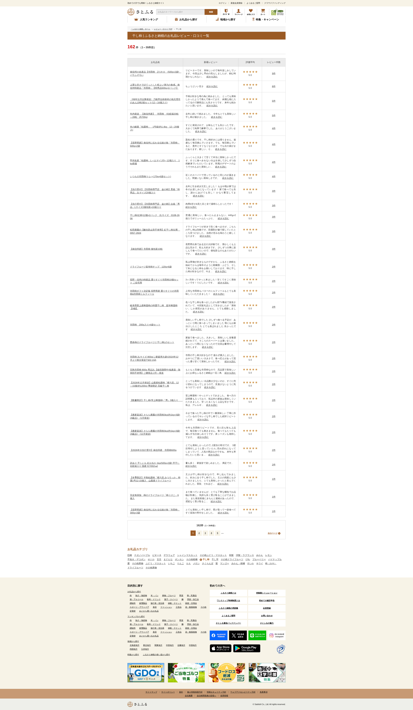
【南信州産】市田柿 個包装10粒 (146, 249)
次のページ (272, 533)
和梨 (231, 555)
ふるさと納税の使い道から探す (156, 654)
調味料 (133, 603)
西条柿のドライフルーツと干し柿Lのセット (152, 342)
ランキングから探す (136, 616)
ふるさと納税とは (228, 593)
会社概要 (189, 696)
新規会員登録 (236, 3)
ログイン (223, 3)
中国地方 (193, 645)
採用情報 (224, 696)
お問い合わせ (267, 616)
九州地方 (145, 649)
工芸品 (178, 607)
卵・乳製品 (192, 595)
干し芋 (215, 559)
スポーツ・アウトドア (139, 607)
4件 (274, 128)
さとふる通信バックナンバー (228, 623)
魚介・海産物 (141, 595)
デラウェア (169, 555)
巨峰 (129, 555)
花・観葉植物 (191, 607)
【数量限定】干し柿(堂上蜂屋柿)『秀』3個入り (156, 400)
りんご (180, 563)
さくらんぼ (207, 563)
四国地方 (133, 649)
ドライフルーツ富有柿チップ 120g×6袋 (151, 266)
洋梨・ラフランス (245, 555)
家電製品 (143, 603)
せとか (151, 559)
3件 (274, 191)
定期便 (133, 611)
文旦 (159, 559)
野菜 (181, 595)
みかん (259, 555)
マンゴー (224, 563)
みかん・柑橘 (238, 563)
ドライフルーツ (135, 567)
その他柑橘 (191, 559)
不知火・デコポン (136, 559)
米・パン (154, 595)
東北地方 (147, 645)
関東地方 (158, 645)
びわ (248, 559)
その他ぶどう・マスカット (213, 555)
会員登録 (267, 608)
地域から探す (133, 641)
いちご (171, 563)
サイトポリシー (168, 692)
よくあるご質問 (253, 3)
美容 (155, 607)
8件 (274, 86)
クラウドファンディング (275, 3)
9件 (274, 73)
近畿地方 (181, 645)
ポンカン (179, 559)
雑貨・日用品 (191, 603)
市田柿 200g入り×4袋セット (145, 324)
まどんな (168, 559)
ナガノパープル (142, 555)
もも (188, 563)
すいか (250, 563)
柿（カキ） (271, 563)
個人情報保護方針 (195, 692)
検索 (211, 12)
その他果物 (137, 563)
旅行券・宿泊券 (157, 603)
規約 (181, 692)
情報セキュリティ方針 (216, 692)
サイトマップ (151, 692)
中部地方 (170, 645)
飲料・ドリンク (154, 599)
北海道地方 (134, 645)
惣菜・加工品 (193, 599)
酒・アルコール (136, 599)
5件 (274, 101)
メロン (196, 563)
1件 (274, 479)
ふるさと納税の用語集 (228, 608)
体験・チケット (174, 603)
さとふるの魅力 (267, 623)
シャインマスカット (187, 555)
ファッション (166, 607)
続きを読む (212, 76)
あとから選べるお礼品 (149, 611)
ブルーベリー (259, 559)
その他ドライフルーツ (232, 559)
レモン (268, 555)
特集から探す (133, 654)
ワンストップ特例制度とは (228, 600)
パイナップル (275, 559)
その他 (203, 607)
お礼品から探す (134, 592)
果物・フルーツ (169, 595)
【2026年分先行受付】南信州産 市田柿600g (153, 450)
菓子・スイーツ (171, 599)
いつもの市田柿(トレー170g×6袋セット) (150, 176)
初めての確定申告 (267, 600)
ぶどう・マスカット (156, 563)
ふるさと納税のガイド (226, 12)
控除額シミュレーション (266, 593)
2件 (274, 266)
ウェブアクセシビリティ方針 (243, 692)
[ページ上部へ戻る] (402, 689)
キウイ (259, 563)
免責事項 (263, 692)
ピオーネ (156, 555)
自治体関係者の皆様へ (206, 696)
